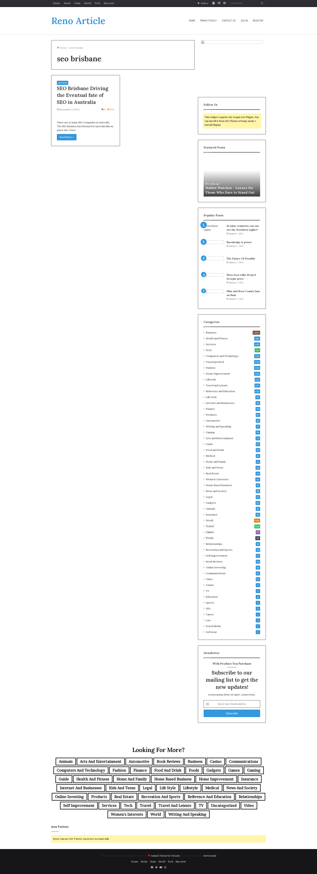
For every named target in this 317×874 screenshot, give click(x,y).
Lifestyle (211, 379)
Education (212, 596)
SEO (208, 608)
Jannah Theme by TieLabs (165, 855)
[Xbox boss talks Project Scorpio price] (214, 280)
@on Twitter (60, 826)
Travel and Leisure (217, 385)
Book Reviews (214, 561)
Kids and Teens (214, 467)
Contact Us (229, 20)
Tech (97, 3)
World (87, 3)
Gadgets (211, 502)
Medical (210, 455)
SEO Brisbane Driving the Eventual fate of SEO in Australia (82, 95)
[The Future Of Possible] (214, 263)
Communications (216, 573)
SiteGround (209, 855)
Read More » (67, 137)
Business (211, 332)
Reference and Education (220, 391)
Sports (210, 602)
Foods (210, 538)
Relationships (214, 543)
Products (211, 414)
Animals (210, 508)
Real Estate (212, 473)
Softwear (211, 631)
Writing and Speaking (218, 426)
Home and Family (216, 461)
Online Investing (216, 567)
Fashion (210, 367)
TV (207, 590)
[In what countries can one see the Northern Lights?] (214, 231)
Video (209, 579)
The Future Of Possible (241, 258)
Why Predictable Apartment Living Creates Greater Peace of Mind (231, 187)
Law (208, 620)
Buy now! (109, 3)
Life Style (211, 397)
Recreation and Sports (219, 549)
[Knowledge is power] (214, 247)
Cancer (210, 614)
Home (56, 3)
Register (258, 20)
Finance (210, 408)
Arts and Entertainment (219, 438)
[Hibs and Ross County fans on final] (214, 296)
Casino (210, 585)
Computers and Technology (222, 356)
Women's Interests (217, 479)
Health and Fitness (217, 338)
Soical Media (213, 626)
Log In (244, 20)
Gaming (210, 432)
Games (210, 532)
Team (77, 3)
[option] (232, 176)
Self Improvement (216, 555)
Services (62, 82)
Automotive (213, 420)
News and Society (216, 491)
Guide (209, 444)
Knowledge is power (239, 242)
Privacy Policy (208, 20)
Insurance (211, 514)
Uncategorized (215, 361)
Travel (210, 526)
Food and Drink (215, 449)
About (67, 3)
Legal (209, 496)
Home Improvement (218, 373)
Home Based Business (219, 485)
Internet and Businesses (220, 402)
